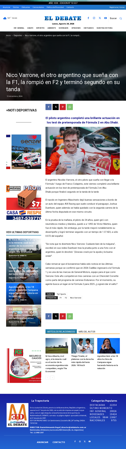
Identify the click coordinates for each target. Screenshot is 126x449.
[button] (117, 18)
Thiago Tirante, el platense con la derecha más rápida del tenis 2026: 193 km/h (23, 271)
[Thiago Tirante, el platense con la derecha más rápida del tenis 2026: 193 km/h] (82, 346)
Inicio (8, 35)
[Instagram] (94, 18)
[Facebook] (88, 18)
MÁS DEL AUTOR (87, 331)
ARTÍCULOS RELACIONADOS (61, 331)
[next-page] (52, 378)
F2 (66, 298)
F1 (61, 298)
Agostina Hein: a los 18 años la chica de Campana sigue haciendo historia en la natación (107, 362)
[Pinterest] (63, 107)
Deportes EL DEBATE (17, 278)
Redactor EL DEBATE (17, 255)
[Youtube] (105, 18)
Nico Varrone (75, 298)
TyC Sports (61, 294)
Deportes (18, 35)
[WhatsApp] (70, 107)
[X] (100, 18)
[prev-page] (47, 378)
